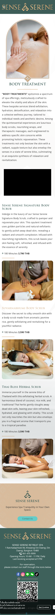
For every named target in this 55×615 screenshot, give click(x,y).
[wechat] (32, 574)
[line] (27, 574)
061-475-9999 (29, 553)
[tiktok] (37, 574)
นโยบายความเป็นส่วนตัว (12, 608)
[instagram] (23, 574)
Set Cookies (44, 607)
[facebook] (18, 574)
